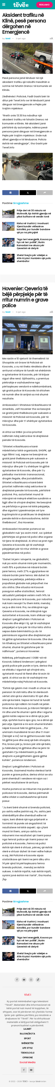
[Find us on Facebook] (17, 979)
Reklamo (44, 4)
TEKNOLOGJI (27, 1052)
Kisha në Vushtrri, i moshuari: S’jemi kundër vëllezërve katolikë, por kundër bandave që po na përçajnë (33, 228)
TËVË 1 (25, 1081)
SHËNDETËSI (27, 1043)
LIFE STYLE (27, 1047)
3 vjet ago (21, 38)
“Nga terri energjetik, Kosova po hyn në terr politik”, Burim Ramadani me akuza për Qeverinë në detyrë (34, 244)
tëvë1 (8, 38)
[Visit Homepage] (20, 4)
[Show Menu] (3, 4)
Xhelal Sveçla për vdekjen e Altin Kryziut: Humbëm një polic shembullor (34, 258)
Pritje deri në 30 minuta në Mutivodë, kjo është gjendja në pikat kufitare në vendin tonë (34, 213)
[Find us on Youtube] (24, 979)
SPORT (27, 1038)
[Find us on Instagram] (31, 979)
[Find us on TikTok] (38, 979)
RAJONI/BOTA (27, 1033)
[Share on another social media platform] (45, 192)
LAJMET (27, 1028)
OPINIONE (27, 1057)
